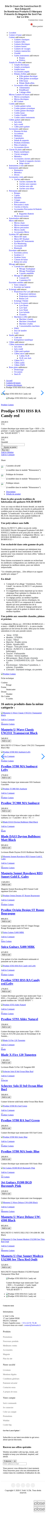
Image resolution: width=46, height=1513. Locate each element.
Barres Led (23, 298)
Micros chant (19, 223)
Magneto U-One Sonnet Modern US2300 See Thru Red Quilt (22, 1257)
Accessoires (14, 129)
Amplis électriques (21, 65)
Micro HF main (20, 237)
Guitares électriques (22, 44)
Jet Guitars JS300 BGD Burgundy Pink (16, 1184)
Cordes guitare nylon (22, 106)
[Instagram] (23, 1485)
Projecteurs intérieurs (27, 294)
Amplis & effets (15, 62)
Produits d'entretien (22, 143)
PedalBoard (24, 90)
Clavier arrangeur (21, 154)
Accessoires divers (21, 147)
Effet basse (23, 81)
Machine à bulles (26, 324)
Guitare (12, 37)
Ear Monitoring (20, 243)
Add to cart (6, 741)
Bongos (17, 193)
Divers (16, 175)
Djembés (17, 198)
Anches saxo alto (26, 186)
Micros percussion (21, 216)
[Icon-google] (33, 1485)
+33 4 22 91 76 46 (29, 1323)
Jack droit (18, 122)
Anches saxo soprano (27, 184)
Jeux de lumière (20, 331)
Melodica (18, 156)
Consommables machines (29, 326)
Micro (11, 221)
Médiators (18, 136)
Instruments (13, 168)
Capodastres (19, 138)
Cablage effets (25, 92)
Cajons (17, 195)
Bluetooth (18, 248)
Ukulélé (17, 53)
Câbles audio (19, 363)
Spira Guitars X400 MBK (18, 946)
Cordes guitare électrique (24, 111)
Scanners (22, 314)
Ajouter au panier (9, 447)
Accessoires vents (16, 177)
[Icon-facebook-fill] (13, 1485)
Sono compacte (20, 285)
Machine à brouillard (27, 321)
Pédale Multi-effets (26, 83)
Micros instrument (21, 225)
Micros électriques (21, 99)
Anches (17, 179)
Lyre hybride (24, 312)
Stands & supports (21, 140)
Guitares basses (20, 46)
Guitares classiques (21, 39)
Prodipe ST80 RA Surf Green (20, 1120)
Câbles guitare (14, 120)
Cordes (12, 104)
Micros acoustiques (22, 97)
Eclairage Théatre (21, 301)
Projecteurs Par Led (22, 292)
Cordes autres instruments (24, 117)
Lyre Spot (23, 308)
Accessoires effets (21, 85)
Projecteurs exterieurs (27, 296)
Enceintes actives (21, 253)
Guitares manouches (22, 51)
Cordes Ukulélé (20, 115)
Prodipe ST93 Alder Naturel (19, 1019)
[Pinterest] (28, 1485)
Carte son (18, 337)
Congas (17, 200)
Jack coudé (18, 124)
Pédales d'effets (20, 74)
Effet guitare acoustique (28, 78)
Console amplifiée (26, 273)
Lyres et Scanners (21, 303)
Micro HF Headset (21, 239)
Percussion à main (21, 204)
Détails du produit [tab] (13, 494)
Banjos (22, 58)
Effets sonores (19, 202)
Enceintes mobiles (16, 282)
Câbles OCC (19, 360)
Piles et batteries (20, 145)
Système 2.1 (19, 255)
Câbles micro (19, 353)
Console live (19, 266)
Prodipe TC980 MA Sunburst (20, 803)
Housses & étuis (20, 131)
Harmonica (18, 170)
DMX (16, 328)
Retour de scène (20, 262)
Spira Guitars (6, 941)
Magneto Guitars (8, 724)
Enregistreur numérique (23, 340)
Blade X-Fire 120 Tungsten (18, 1054)
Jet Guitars (5, 1177)
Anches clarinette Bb (27, 182)
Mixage (12, 264)
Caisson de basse (21, 259)
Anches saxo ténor (26, 188)
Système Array (20, 257)
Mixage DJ (18, 276)
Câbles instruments (16, 344)
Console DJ (24, 278)
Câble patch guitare (22, 127)
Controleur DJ (25, 280)
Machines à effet (20, 317)
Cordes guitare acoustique (24, 108)
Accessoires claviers (22, 159)
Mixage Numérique (27, 271)
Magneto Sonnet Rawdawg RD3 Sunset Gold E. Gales (22, 874)
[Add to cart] (2, 722)
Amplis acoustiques (22, 67)
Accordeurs (18, 133)
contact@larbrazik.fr (32, 1325)
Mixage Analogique (27, 269)
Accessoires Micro (21, 232)
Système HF (14, 234)
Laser (16, 333)
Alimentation (24, 88)
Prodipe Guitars (7, 405)
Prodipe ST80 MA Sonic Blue (20, 1151)
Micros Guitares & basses (19, 94)
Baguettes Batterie (26, 214)
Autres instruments (21, 55)
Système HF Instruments (24, 241)
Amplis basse (19, 69)
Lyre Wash (23, 310)
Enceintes (13, 250)
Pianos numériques (21, 152)
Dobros (22, 60)
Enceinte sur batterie (22, 287)
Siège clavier (24, 163)
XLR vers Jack (25, 358)
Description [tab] (10, 492)
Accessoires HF (20, 246)
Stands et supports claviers (29, 161)
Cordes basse (19, 113)
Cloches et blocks (21, 207)
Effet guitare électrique (28, 76)
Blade (3, 831)
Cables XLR (24, 356)
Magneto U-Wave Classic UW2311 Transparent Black (19, 731)
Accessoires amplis (21, 72)
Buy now (5, 450)
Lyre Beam (23, 305)
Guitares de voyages (22, 49)
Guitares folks (19, 42)
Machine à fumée (26, 319)
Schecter (4, 1080)
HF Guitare (18, 101)
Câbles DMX (19, 365)
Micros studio (19, 230)
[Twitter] (18, 1485)
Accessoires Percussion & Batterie (28, 209)
